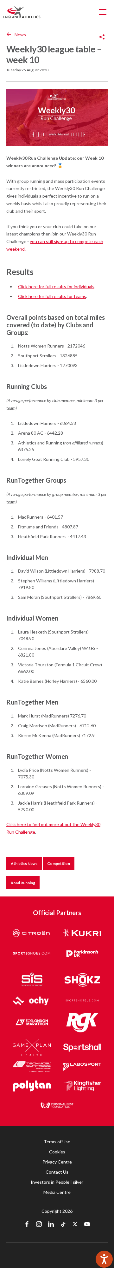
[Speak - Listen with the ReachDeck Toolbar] (104, 1259)
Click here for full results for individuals (56, 286)
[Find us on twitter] (75, 1225)
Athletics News (24, 863)
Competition (58, 863)
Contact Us (57, 1172)
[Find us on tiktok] (63, 1225)
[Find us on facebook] (26, 1225)
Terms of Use (57, 1141)
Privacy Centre (57, 1161)
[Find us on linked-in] (51, 1225)
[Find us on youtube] (87, 1225)
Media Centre (57, 1192)
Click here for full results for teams (52, 296)
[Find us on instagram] (39, 1225)
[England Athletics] (22, 12)
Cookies (57, 1151)
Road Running (23, 882)
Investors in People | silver (57, 1182)
